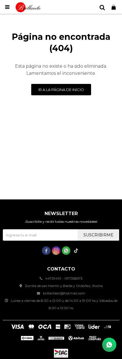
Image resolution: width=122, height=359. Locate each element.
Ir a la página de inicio (61, 89)
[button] (102, 7)
